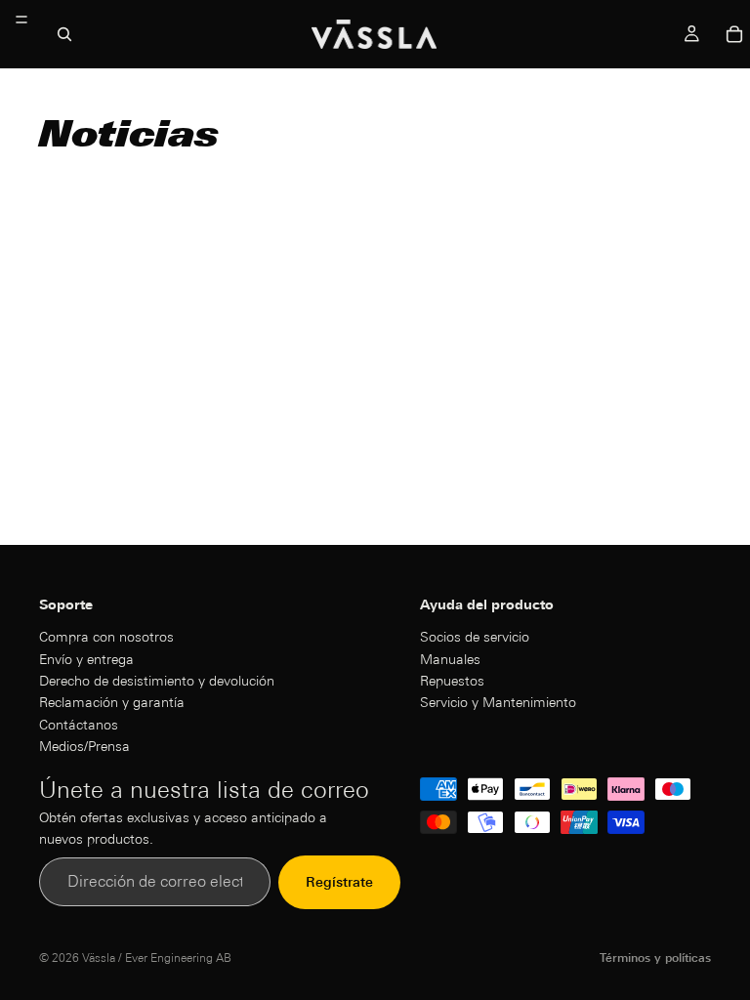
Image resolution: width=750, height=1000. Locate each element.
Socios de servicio (474, 637)
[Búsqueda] (64, 34)
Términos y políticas (655, 957)
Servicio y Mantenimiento (498, 702)
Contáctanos (78, 723)
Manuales (450, 658)
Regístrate (339, 882)
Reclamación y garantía (112, 702)
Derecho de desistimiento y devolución (156, 680)
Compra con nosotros (106, 637)
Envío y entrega (86, 658)
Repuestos (452, 680)
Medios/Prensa (84, 746)
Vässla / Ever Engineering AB (156, 957)
